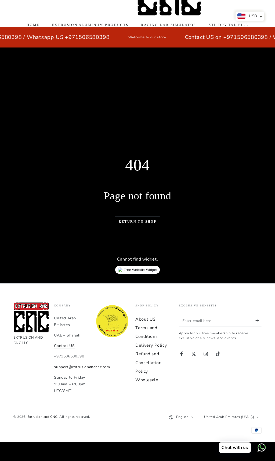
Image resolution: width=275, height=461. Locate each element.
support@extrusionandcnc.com (82, 366)
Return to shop (138, 222)
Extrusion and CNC (42, 417)
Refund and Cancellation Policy (148, 362)
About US (145, 319)
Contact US (64, 345)
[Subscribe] (258, 321)
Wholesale (146, 380)
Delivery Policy (151, 345)
